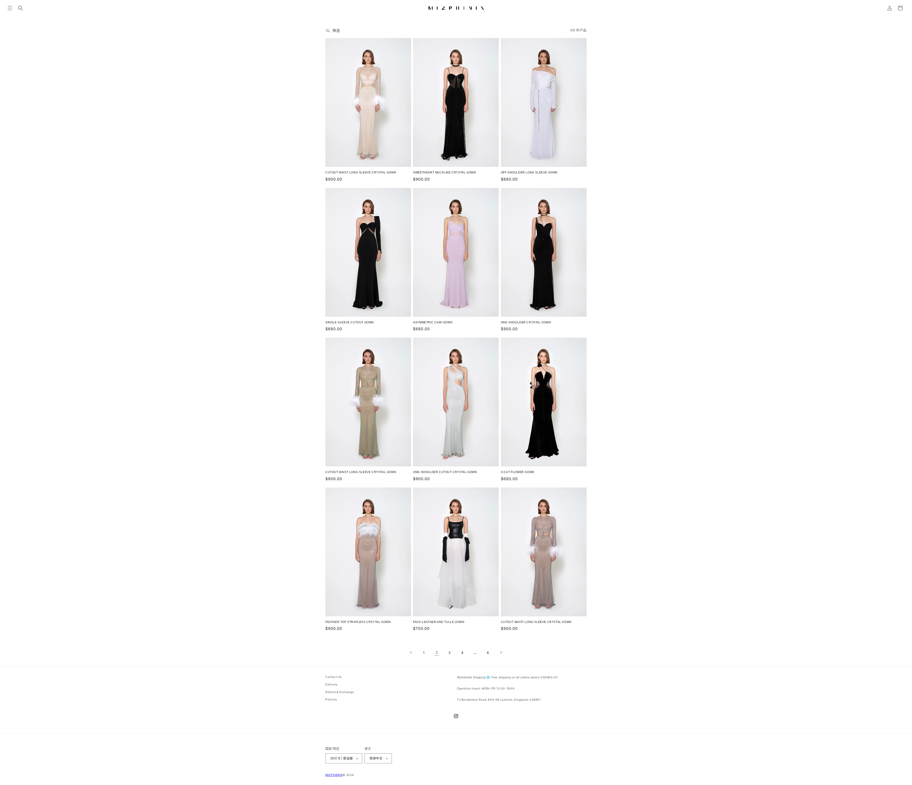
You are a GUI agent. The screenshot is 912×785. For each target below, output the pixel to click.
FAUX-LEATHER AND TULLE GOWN (438, 622)
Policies (331, 699)
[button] (10, 8)
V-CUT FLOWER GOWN (517, 472)
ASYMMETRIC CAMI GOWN (432, 322)
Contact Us (333, 677)
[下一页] (501, 652)
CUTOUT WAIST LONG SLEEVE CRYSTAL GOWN (360, 172)
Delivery (331, 684)
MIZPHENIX (333, 775)
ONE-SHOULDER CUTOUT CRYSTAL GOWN (445, 472)
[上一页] (411, 652)
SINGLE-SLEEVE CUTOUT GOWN (349, 322)
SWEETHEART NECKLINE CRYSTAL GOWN (444, 172)
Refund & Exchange (339, 692)
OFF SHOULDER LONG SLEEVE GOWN (529, 172)
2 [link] (437, 652)
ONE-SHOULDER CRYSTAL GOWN (526, 322)
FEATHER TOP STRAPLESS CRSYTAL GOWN (358, 622)
